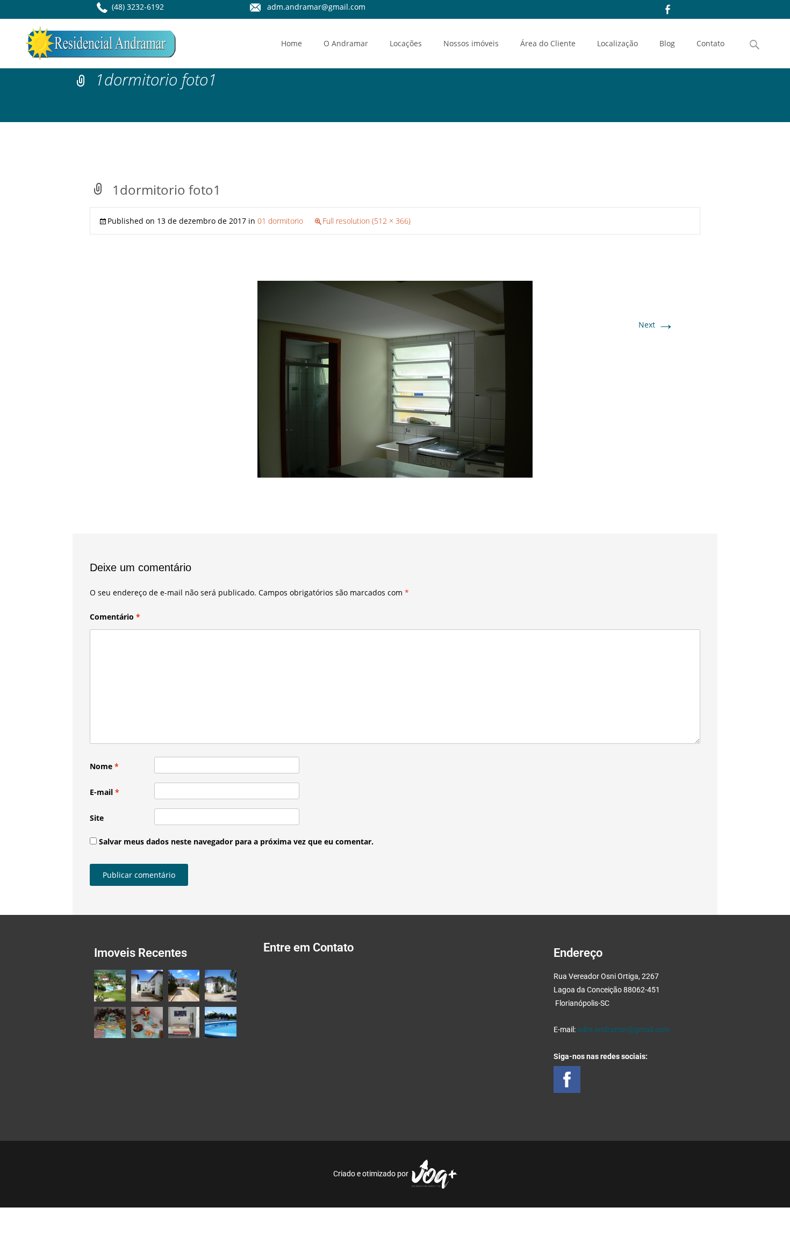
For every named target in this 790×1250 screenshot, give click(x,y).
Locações (406, 43)
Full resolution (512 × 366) (366, 221)
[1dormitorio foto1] (395, 378)
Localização (617, 43)
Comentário (115, 617)
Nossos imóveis (471, 43)
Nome (104, 766)
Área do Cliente (548, 43)
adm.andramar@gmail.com (623, 1029)
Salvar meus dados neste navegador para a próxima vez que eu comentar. (236, 841)
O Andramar (346, 43)
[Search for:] (755, 44)
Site (97, 818)
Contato (710, 43)
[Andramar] (92, 40)
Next (656, 324)
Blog (667, 43)
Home (291, 43)
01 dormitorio (280, 221)
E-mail (104, 792)
